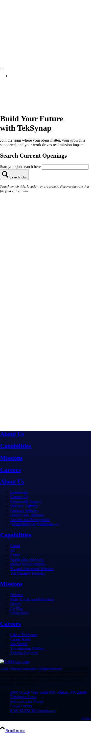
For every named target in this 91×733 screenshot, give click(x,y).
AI (12, 550)
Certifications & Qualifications (34, 524)
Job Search (19, 644)
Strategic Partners (24, 506)
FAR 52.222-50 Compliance (33, 710)
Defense (16, 595)
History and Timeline (27, 515)
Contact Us (19, 497)
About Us (12, 434)
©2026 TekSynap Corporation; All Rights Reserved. (31, 669)
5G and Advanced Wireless (32, 569)
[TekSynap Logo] (15, 661)
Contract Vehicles (24, 510)
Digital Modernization (27, 564)
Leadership (19, 492)
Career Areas (20, 639)
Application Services (26, 559)
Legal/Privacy (21, 706)
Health (15, 604)
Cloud (15, 546)
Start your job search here (21, 166)
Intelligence (19, 613)
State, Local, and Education (32, 599)
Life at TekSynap (24, 634)
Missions (11, 458)
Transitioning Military (27, 648)
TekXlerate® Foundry (28, 573)
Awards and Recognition (30, 520)
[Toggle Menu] (2, 68)
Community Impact (25, 501)
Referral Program (24, 653)
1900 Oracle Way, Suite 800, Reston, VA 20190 (48, 692)
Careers (10, 470)
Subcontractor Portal (26, 701)
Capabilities (15, 446)
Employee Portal (23, 697)
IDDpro (86, 719)
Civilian (16, 608)
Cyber (15, 555)
